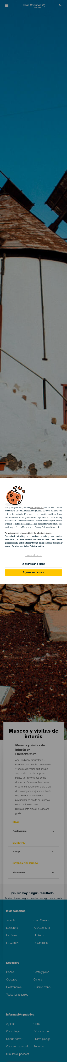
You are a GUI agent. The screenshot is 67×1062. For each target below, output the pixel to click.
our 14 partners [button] (36, 508)
